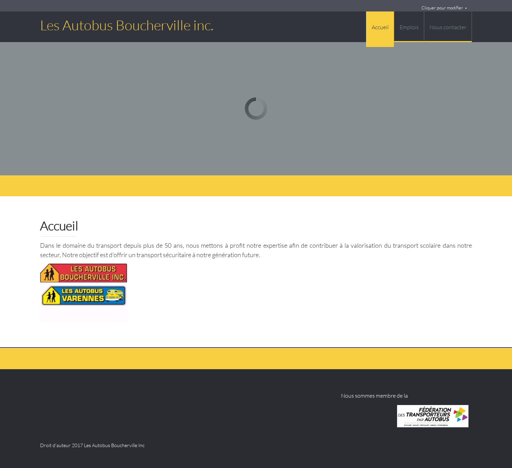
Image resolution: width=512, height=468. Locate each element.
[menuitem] (380, 29)
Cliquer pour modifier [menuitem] (442, 7)
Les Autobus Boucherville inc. (127, 25)
